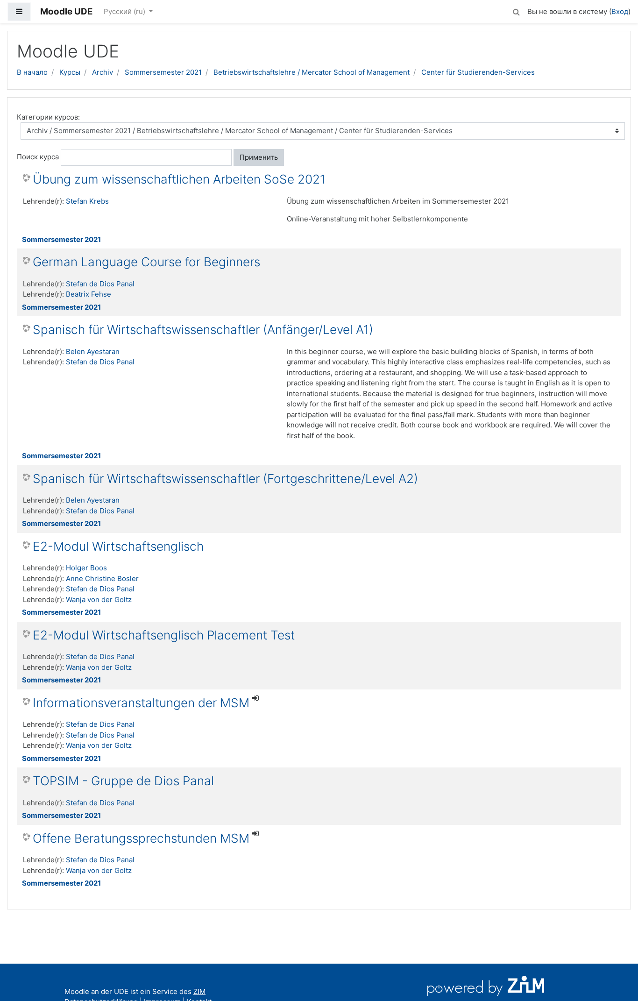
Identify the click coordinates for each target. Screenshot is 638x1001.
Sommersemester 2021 (163, 72)
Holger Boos (86, 567)
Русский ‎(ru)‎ (125, 11)
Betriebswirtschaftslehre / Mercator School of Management (311, 72)
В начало (32, 72)
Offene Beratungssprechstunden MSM (141, 838)
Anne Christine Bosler (102, 578)
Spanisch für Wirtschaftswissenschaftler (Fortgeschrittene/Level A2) (225, 478)
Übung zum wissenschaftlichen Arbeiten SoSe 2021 (179, 179)
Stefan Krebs (87, 201)
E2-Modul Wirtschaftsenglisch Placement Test (164, 635)
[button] (516, 10)
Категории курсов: (48, 117)
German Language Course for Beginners (146, 262)
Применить (259, 157)
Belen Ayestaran (93, 351)
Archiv (102, 72)
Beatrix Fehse (88, 294)
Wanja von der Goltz (99, 599)
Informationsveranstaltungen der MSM (141, 703)
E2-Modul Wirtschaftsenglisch (118, 546)
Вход (619, 11)
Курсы (69, 72)
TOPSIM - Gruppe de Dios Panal (123, 781)
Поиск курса (38, 156)
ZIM (199, 991)
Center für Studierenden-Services (478, 72)
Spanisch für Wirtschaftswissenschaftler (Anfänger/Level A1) (203, 329)
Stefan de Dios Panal (100, 283)
